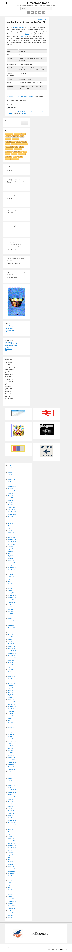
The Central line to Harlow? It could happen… (21, 96)
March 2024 (11, 532)
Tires (15, 156)
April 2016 (10, 753)
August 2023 (11, 549)
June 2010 (10, 915)
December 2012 (12, 845)
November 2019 (12, 653)
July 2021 (10, 607)
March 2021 (11, 616)
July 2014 (10, 801)
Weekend (19, 141)
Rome (24, 141)
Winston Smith (26, 24)
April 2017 (10, 725)
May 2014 (10, 806)
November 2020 (12, 625)
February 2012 (11, 868)
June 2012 (10, 859)
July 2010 (10, 912)
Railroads (33, 111)
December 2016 (12, 734)
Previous (40, 19)
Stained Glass (9, 133)
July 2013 (10, 829)
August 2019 (11, 660)
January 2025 (11, 509)
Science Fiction (9, 146)
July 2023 (10, 551)
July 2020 (10, 634)
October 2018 (11, 683)
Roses (21, 146)
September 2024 (12, 518)
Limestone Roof (38, 3)
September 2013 (12, 824)
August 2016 (11, 743)
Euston (27, 34)
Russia (22, 136)
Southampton (22, 154)
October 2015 (11, 766)
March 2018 (11, 699)
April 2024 (10, 530)
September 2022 (12, 574)
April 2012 (10, 864)
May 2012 (10, 861)
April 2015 (10, 780)
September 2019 (12, 658)
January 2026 (11, 481)
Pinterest (28, 12)
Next (45, 19)
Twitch (7, 143)
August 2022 (11, 576)
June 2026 (10, 470)
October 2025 (11, 488)
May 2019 (10, 667)
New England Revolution (11, 345)
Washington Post (17, 151)
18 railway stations (17, 27)
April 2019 (10, 669)
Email (43, 12)
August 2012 (11, 855)
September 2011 (12, 880)
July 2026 (10, 467)
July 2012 (10, 857)
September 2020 (12, 630)
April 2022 (10, 586)
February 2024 (11, 535)
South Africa (15, 136)
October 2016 (11, 739)
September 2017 (12, 713)
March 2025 (11, 505)
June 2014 (10, 804)
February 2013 (11, 841)
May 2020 (10, 639)
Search (6, 120)
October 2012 (11, 850)
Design (20, 111)
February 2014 (11, 813)
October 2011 (11, 878)
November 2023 (12, 542)
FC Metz (7, 347)
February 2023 (11, 562)
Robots (13, 143)
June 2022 (10, 581)
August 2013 (11, 827)
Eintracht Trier (8, 349)
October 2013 (11, 822)
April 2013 (10, 836)
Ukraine (8, 159)
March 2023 (11, 560)
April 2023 (10, 558)
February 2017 (11, 729)
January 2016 (11, 759)
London (29, 111)
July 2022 (10, 579)
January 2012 (11, 871)
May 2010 (10, 917)
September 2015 (12, 769)
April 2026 (10, 474)
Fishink (7, 331)
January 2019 (11, 676)
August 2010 (11, 910)
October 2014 (11, 794)
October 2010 (11, 905)
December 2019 (12, 651)
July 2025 (10, 495)
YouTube (32, 12)
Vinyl (16, 146)
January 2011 (11, 899)
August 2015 (11, 771)
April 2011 (10, 892)
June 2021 (10, 609)
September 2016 (12, 741)
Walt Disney (8, 156)
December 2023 (12, 539)
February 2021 (11, 618)
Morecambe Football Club (11, 344)
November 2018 (12, 681)
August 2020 (11, 632)
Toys (24, 133)
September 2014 (12, 797)
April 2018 (10, 697)
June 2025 (10, 498)
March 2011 (11, 894)
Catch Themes (63, 949)
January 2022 (11, 593)
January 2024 (11, 537)
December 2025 (12, 484)
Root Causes (15, 138)
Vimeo (36, 12)
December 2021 (12, 595)
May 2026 (10, 472)
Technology (8, 151)
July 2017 (10, 718)
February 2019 (11, 674)
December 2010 (12, 901)
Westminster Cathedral (10, 330)
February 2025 (11, 507)
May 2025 (10, 500)
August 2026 (11, 465)
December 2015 (12, 762)
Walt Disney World (10, 141)
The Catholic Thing (9, 326)
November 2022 (12, 569)
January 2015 (11, 787)
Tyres (25, 151)
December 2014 (12, 790)
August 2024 (11, 521)
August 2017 (11, 715)
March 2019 (11, 671)
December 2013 (12, 817)
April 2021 (10, 613)
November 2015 (12, 764)
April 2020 (10, 641)
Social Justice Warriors (22, 143)
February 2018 (11, 702)
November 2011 (12, 875)
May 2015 (10, 778)
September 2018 (12, 685)
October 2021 (11, 600)
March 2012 (11, 866)
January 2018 (11, 704)
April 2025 (10, 502)
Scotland (8, 136)
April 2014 (10, 808)
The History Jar (9, 328)
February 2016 (11, 757)
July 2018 (10, 690)
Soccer (7, 154)
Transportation (40, 111)
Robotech (14, 154)
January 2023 (11, 565)
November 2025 (12, 486)
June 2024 (10, 525)
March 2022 (11, 588)
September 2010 (12, 908)
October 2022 (11, 572)
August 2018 (11, 688)
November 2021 (12, 597)
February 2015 (11, 785)
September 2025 (12, 491)
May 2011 (10, 889)
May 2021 (10, 611)
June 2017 (10, 720)
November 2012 (12, 848)
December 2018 (12, 678)
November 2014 (12, 792)
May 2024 (10, 528)
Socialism (8, 138)
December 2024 (12, 511)
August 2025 (11, 493)
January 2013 (11, 843)
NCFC (6, 350)
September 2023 (12, 546)
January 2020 (11, 648)
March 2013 (11, 838)
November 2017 (12, 708)
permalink (23, 113)
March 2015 (11, 783)
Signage (20, 156)
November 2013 (12, 820)
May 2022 (10, 583)
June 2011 (10, 887)
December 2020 (12, 623)
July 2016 (10, 746)
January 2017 (11, 732)
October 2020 (11, 627)
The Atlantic (17, 133)
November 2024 (12, 514)
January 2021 (11, 620)
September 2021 (12, 602)
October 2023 (11, 544)
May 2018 (10, 695)
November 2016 (12, 736)
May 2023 (10, 556)
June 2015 (10, 776)
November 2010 (12, 903)
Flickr (39, 12)
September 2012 (12, 852)
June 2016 (10, 748)
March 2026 (11, 477)
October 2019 (11, 655)
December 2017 (12, 706)
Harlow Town (23, 36)
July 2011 (10, 885)
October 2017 (11, 711)
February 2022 (11, 590)
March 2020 (11, 644)
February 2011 (11, 896)
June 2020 (10, 637)
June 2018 (10, 692)
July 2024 (10, 523)
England (24, 111)
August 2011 (11, 882)
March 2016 (11, 755)
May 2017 (10, 722)
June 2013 (10, 831)
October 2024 (11, 516)
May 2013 (10, 834)
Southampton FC (9, 342)
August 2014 (11, 799)
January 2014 (11, 815)
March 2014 (11, 810)
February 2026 (11, 479)
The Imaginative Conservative (12, 325)
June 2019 (10, 664)
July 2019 (10, 662)
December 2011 (12, 873)
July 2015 (10, 773)
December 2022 (12, 567)
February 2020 (11, 646)
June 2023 (10, 553)
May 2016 (10, 750)
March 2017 (11, 727)
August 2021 (11, 604)
